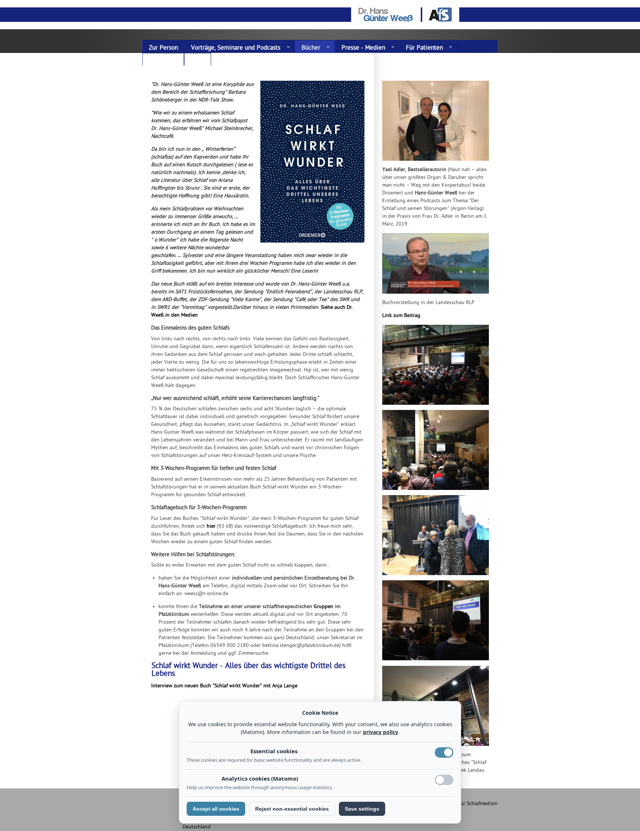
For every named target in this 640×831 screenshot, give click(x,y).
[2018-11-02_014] (436, 661)
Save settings (362, 809)
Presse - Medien (360, 48)
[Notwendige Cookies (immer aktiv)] (444, 752)
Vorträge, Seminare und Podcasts (233, 48)
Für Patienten (421, 48)
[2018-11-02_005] (436, 406)
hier (211, 526)
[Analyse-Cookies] (444, 780)
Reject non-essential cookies (292, 809)
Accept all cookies (216, 809)
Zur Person (163, 48)
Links (197, 61)
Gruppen (323, 606)
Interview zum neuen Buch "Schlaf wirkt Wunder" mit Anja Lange (224, 686)
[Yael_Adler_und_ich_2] (436, 162)
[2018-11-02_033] (436, 491)
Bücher (307, 48)
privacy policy (380, 731)
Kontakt (156, 61)
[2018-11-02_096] (436, 576)
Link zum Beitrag (401, 315)
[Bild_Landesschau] (436, 294)
